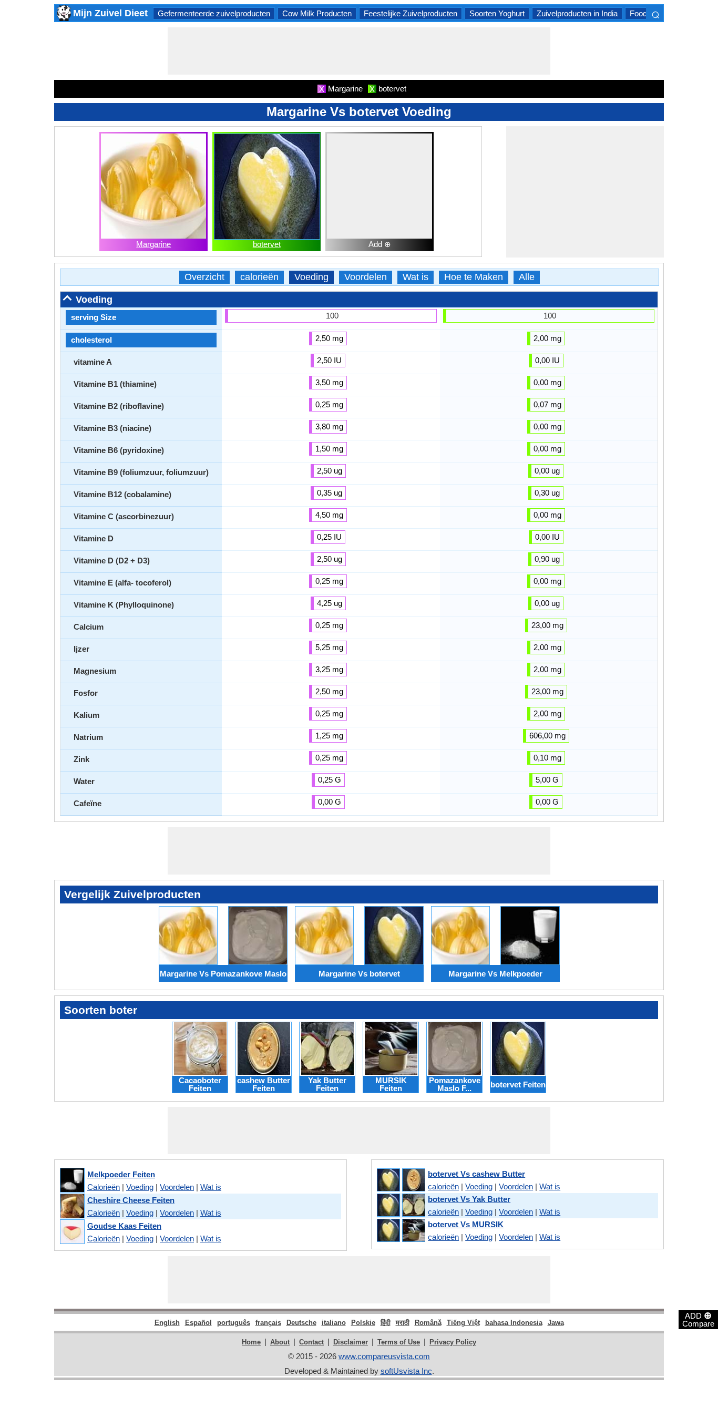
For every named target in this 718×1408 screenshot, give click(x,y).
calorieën (259, 277)
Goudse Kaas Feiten (124, 1225)
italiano (334, 1323)
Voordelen (365, 277)
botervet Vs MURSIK (466, 1224)
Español (198, 1323)
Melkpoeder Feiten (121, 1174)
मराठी (402, 1323)
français (268, 1323)
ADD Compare (698, 1319)
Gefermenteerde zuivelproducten (214, 13)
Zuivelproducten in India (577, 13)
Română (428, 1323)
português (233, 1323)
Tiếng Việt (463, 1323)
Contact (311, 1342)
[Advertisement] (359, 51)
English (167, 1323)
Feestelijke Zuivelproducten (410, 13)
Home (251, 1342)
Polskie (363, 1323)
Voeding (311, 277)
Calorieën (103, 1187)
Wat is (415, 277)
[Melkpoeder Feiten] (72, 1181)
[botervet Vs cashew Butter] (400, 1180)
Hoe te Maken (473, 277)
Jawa (556, 1323)
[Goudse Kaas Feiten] (72, 1232)
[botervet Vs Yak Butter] (400, 1206)
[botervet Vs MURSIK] (400, 1231)
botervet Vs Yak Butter (469, 1199)
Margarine (153, 244)
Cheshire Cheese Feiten (131, 1200)
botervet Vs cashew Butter (476, 1173)
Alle (527, 277)
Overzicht (204, 277)
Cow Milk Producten (317, 13)
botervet (267, 244)
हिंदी (386, 1323)
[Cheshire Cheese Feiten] (72, 1206)
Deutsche (301, 1323)
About (280, 1342)
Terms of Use (398, 1342)
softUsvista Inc (406, 1370)
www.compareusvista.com (384, 1356)
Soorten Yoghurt (497, 13)
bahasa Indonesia (513, 1323)
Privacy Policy (452, 1342)
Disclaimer (350, 1342)
